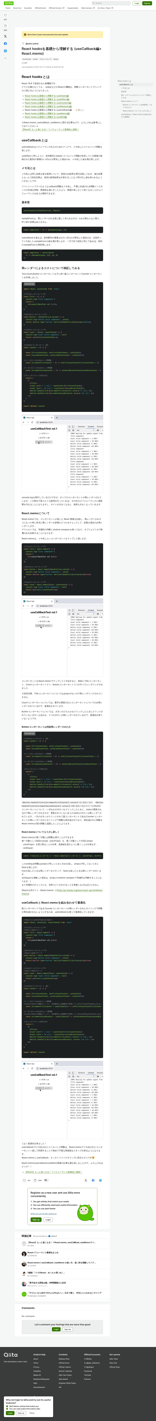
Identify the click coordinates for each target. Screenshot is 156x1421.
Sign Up (67, 1329)
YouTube (87, 1375)
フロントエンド (46, 59)
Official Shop (114, 1367)
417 (5, 20)
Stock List (17, 8)
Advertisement (39, 1387)
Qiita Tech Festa (65, 1375)
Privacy (36, 1367)
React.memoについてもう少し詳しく (137, 111)
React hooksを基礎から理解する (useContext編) (48, 103)
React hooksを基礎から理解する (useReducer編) (48, 106)
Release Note (64, 1359)
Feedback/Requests (41, 1379)
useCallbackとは (126, 84)
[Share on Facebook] (5, 43)
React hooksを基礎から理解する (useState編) (47, 96)
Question (28, 8)
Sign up (21, 1413)
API (60, 1387)
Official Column (56, 8)
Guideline (37, 1371)
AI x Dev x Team (105, 8)
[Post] (5, 36)
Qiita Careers (88, 8)
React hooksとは (124, 81)
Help (35, 1383)
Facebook (88, 1371)
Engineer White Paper (67, 1383)
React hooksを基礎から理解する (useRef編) (46, 117)
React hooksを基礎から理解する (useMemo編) (47, 113)
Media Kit (37, 1375)
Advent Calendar (65, 1371)
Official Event (40, 8)
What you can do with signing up (44, 1214)
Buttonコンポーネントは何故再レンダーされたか (137, 106)
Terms (35, 1363)
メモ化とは (125, 88)
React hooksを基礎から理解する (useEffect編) (47, 99)
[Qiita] (9, 3)
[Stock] (5, 26)
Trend (7, 8)
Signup (147, 3)
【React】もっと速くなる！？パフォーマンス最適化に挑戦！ (50, 129)
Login (137, 3)
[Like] (5, 15)
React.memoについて (129, 101)
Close (32, 1413)
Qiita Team (113, 1359)
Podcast (87, 1379)
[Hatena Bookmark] (5, 51)
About (35, 1359)
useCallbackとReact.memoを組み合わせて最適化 (136, 115)
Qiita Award (63, 1379)
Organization (72, 8)
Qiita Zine (113, 1363)
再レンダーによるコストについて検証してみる (136, 96)
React (56, 59)
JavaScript (26, 59)
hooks (35, 59)
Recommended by (40, 1236)
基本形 (123, 91)
